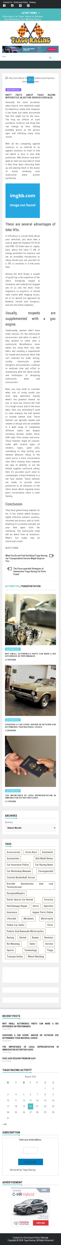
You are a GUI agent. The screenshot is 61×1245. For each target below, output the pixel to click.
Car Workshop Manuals (19, 871)
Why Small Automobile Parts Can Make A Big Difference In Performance (30, 655)
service (49, 943)
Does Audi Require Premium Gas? (19, 1058)
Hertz (36, 906)
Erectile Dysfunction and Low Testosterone (30, 885)
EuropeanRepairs (16, 893)
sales (32, 943)
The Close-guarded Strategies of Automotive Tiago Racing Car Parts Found (29, 571)
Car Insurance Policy (18, 864)
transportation (15, 956)
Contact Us (7, 2)
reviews (48, 937)
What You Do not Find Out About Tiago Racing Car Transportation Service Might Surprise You (26, 558)
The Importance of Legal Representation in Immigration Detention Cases (23, 18)
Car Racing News (44, 864)
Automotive (12, 586)
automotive (13, 858)
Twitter (20, 6)
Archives (9, 822)
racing (10, 937)
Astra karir (31, 852)
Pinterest (28, 6)
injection (48, 906)
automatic (47, 852)
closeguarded (45, 871)
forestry (48, 899)
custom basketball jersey (21, 877)
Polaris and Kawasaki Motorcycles (25, 931)
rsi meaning (13, 943)
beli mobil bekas (44, 858)
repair (35, 937)
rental (22, 937)
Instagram (12, 6)
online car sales (15, 925)
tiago (50, 950)
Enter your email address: (30, 1139)
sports (10, 950)
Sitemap (32, 2)
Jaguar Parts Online (42, 912)
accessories (13, 852)
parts (50, 925)
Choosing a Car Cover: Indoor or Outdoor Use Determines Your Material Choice (30, 725)
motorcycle (47, 918)
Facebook (4, 6)
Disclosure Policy (21, 2)
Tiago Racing (29, 1170)
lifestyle (11, 918)
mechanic (29, 918)
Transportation (31, 586)
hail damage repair (17, 906)
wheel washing (36, 956)
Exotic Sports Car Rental (20, 899)
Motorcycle (13, 90)
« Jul (4, 1124)
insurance (12, 912)
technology (30, 950)
